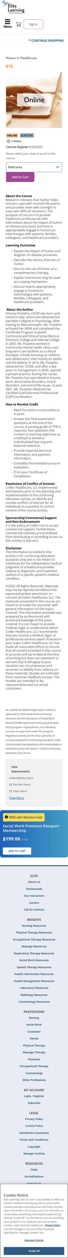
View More (16, 798)
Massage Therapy (34, 1052)
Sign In (33, 24)
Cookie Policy (34, 1126)
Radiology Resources (34, 995)
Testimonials (34, 889)
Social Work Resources (34, 960)
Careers (34, 903)
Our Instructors (34, 895)
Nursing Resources (34, 925)
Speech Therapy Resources (34, 967)
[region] (34, 1221)
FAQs (34, 1169)
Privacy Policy (34, 1119)
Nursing (34, 1018)
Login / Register (34, 1096)
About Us (34, 882)
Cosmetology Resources (34, 1001)
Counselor (34, 1031)
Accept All (34, 1251)
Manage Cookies (34, 1153)
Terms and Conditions (34, 1139)
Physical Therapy (34, 1045)
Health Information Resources (34, 974)
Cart (18, 24)
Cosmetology (34, 1073)
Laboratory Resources (34, 988)
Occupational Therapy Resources (34, 939)
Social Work (34, 1024)
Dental (34, 1038)
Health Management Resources (34, 981)
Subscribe (34, 1103)
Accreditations (34, 1176)
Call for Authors (34, 909)
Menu (8, 26)
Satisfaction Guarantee (34, 1133)
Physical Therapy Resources (34, 932)
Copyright (34, 1146)
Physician (34, 1059)
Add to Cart (20, 177)
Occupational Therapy (34, 1066)
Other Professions (34, 1080)
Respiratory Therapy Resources (34, 953)
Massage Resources (34, 946)
